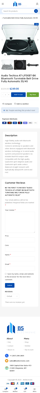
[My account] (37, 4)
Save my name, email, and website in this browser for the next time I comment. (19, 277)
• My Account (28, 350)
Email (7, 264)
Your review (10, 210)
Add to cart (18, 95)
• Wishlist (27, 346)
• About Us (10, 350)
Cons (7, 245)
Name (8, 254)
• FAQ (9, 342)
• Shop (26, 342)
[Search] (36, 11)
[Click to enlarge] (5, 55)
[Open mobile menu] (3, 4)
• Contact (10, 346)
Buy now (33, 95)
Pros (7, 236)
